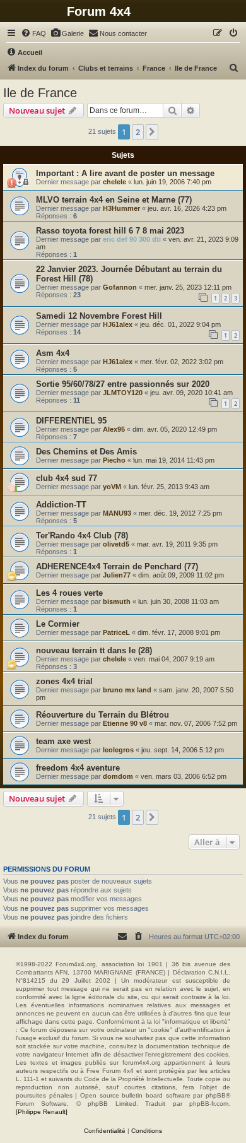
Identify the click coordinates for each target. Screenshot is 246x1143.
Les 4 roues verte (69, 593)
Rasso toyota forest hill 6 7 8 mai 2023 (110, 230)
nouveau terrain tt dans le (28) (94, 650)
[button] (152, 131)
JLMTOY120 (123, 392)
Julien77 (117, 575)
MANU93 (117, 513)
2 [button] (138, 132)
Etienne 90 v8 (125, 723)
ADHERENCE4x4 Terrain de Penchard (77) (117, 566)
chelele (114, 182)
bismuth (117, 601)
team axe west (63, 741)
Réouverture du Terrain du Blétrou (102, 715)
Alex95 (114, 429)
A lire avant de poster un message (147, 173)
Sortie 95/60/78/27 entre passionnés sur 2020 (122, 384)
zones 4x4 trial (64, 681)
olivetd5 (116, 544)
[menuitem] (33, 33)
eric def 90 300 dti (132, 239)
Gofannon (120, 287)
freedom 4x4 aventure (78, 768)
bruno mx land (127, 690)
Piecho (114, 460)
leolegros (118, 750)
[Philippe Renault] (41, 1111)
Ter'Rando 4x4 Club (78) (82, 535)
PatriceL (116, 632)
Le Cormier (57, 624)
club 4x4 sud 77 (66, 478)
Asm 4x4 (52, 353)
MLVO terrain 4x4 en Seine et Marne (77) (114, 199)
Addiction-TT (61, 504)
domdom (118, 776)
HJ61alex (117, 324)
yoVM (112, 486)
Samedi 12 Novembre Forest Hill (99, 316)
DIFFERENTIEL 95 (71, 420)
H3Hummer (121, 208)
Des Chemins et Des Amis (86, 451)
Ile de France (40, 93)
